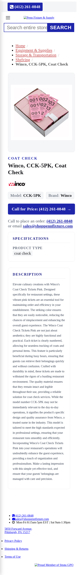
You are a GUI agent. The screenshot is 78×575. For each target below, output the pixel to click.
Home (20, 46)
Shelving (23, 59)
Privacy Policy (13, 540)
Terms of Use (13, 556)
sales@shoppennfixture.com (48, 226)
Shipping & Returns (16, 548)
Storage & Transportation (36, 55)
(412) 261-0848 (60, 221)
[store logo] (39, 17)
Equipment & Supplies (34, 50)
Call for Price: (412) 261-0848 (41, 209)
